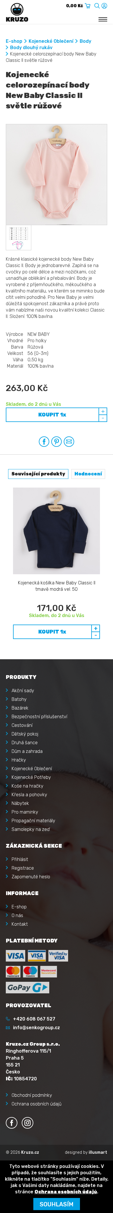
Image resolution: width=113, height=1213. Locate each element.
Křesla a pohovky (29, 794)
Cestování (22, 725)
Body (85, 41)
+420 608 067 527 (34, 1019)
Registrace (23, 868)
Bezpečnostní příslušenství (39, 716)
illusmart (98, 1152)
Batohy (19, 699)
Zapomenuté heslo (31, 876)
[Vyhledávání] (97, 4)
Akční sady (23, 690)
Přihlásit (20, 859)
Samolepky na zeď (31, 829)
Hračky (19, 760)
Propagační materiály (33, 820)
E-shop (14, 41)
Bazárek (20, 708)
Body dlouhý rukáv (31, 47)
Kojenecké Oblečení (51, 41)
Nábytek (20, 803)
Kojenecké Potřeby (31, 777)
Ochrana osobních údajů (36, 1104)
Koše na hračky (27, 786)
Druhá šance (25, 742)
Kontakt (20, 924)
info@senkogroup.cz (36, 1027)
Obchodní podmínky (32, 1095)
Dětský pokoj (25, 734)
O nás (17, 915)
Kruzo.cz (30, 1152)
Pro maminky (25, 812)
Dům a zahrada (27, 751)
